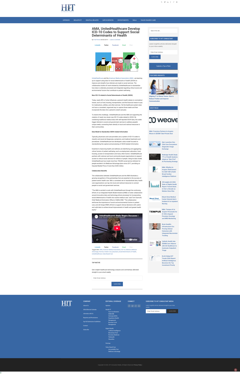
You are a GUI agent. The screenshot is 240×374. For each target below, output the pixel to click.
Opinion (108, 305)
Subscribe (86, 329)
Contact (85, 325)
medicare (128, 249)
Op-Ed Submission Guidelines (91, 321)
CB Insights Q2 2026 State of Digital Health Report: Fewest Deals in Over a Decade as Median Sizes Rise (169, 186)
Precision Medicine (113, 335)
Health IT (108, 309)
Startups (108, 343)
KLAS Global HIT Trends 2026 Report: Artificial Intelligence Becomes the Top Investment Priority (169, 260)
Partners (101, 251)
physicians (115, 251)
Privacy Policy (138, 365)
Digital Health (110, 328)
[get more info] (177, 2)
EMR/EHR (111, 314)
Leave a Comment (115, 39)
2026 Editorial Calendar (90, 309)
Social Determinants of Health (127, 251)
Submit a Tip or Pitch (163, 66)
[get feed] (162, 2)
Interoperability (112, 316)
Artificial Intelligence (114, 330)
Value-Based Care (108, 254)
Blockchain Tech (113, 333)
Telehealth (111, 337)
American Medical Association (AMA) (121, 78)
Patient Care (108, 251)
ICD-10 (123, 249)
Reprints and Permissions (90, 317)
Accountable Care (113, 349)
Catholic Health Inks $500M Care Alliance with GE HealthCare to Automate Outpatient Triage (169, 245)
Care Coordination (113, 312)
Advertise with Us (88, 313)
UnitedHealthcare (97, 78)
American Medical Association (111, 249)
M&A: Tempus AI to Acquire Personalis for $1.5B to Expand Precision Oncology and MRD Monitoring (169, 214)
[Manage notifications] (235, 369)
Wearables (111, 339)
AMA (101, 249)
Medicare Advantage (114, 351)
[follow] (165, 2)
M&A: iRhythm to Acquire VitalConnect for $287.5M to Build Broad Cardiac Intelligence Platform (169, 171)
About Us (86, 305)
